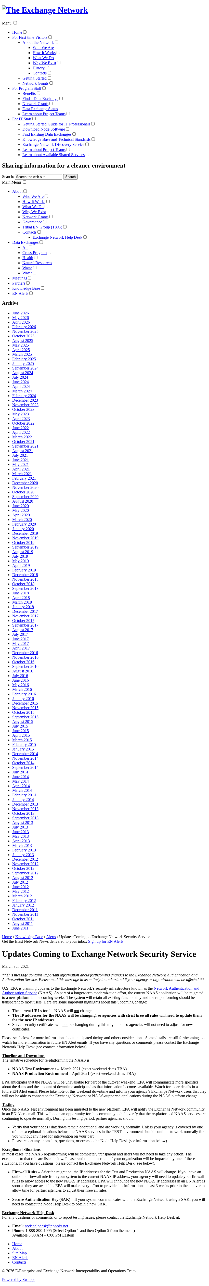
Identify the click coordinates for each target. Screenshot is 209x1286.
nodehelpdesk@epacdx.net (46, 1226)
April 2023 (21, 418)
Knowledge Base (26, 288)
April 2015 (21, 735)
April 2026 (21, 322)
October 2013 (23, 813)
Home (17, 32)
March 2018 (22, 602)
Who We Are (43, 47)
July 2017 (20, 634)
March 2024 (22, 391)
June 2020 (20, 506)
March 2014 (22, 790)
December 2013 (25, 804)
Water (27, 273)
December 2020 (25, 483)
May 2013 (20, 836)
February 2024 (24, 395)
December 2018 (25, 574)
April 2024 (21, 386)
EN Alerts (20, 293)
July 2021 (20, 455)
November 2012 (25, 864)
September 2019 (25, 547)
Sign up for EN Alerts (105, 941)
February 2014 (24, 795)
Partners (18, 283)
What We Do (43, 58)
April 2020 (21, 515)
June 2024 (20, 382)
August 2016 (22, 671)
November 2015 (25, 708)
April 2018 (21, 597)
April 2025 (21, 350)
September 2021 (25, 446)
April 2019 (21, 565)
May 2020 (20, 510)
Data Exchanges (25, 242)
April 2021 (21, 469)
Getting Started (34, 78)
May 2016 (20, 685)
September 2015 (25, 717)
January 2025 (23, 363)
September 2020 (25, 496)
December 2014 (25, 754)
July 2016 (20, 675)
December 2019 (25, 533)
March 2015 (22, 740)
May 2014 (20, 781)
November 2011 (25, 914)
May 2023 (20, 414)
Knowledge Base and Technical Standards (56, 139)
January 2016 (23, 698)
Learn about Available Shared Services (53, 154)
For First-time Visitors (29, 37)
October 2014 (23, 763)
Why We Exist (44, 63)
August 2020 (22, 501)
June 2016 (20, 680)
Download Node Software (43, 129)
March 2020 (22, 519)
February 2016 (24, 694)
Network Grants (35, 83)
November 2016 (25, 657)
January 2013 (23, 854)
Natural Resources (37, 263)
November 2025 (25, 331)
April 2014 (21, 786)
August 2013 (22, 822)
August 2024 (22, 373)
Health (27, 258)
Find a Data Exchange (40, 98)
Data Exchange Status (40, 109)
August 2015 (22, 721)
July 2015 (20, 726)
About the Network (38, 42)
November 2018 (25, 579)
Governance (32, 222)
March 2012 (22, 896)
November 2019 (25, 538)
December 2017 (25, 611)
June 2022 (20, 428)
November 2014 (25, 758)
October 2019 (23, 542)
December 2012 (25, 859)
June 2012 (20, 887)
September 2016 (25, 666)
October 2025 (23, 336)
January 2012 (23, 905)
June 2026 (20, 313)
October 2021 (23, 441)
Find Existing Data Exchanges (46, 134)
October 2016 (23, 662)
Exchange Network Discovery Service (53, 144)
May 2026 (20, 317)
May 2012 (20, 891)
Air (25, 247)
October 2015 (23, 712)
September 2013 (25, 818)
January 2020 (23, 529)
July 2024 (20, 377)
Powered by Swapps (18, 1279)
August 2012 (22, 877)
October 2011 (23, 919)
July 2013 (20, 827)
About (17, 191)
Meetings (19, 278)
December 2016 (25, 653)
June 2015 (20, 731)
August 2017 (22, 630)
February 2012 (24, 900)
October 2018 (23, 584)
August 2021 (22, 451)
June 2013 (20, 832)
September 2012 (25, 873)
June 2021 (20, 460)
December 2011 (25, 910)
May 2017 (20, 643)
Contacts (40, 73)
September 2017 (25, 625)
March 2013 (22, 845)
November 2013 (25, 809)
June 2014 (20, 776)
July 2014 (20, 772)
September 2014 (25, 767)
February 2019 (24, 570)
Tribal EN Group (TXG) (42, 227)
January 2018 (23, 607)
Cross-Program (34, 252)
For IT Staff (21, 119)
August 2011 (22, 923)
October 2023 (23, 409)
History (39, 68)
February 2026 (24, 327)
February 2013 (24, 850)
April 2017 (21, 648)
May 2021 (20, 464)
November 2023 (25, 405)
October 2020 (23, 492)
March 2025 (22, 354)
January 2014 (23, 799)
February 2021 (24, 478)
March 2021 (22, 474)
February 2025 (24, 359)
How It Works (44, 52)
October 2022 (23, 423)
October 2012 (23, 868)
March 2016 (22, 689)
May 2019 (20, 561)
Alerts (51, 937)
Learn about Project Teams (44, 114)
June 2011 (20, 928)
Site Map (19, 1253)
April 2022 (21, 432)
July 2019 (20, 556)
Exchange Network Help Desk (57, 237)
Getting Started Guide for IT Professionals (56, 124)
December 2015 (25, 703)
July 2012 (20, 882)
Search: (8, 176)
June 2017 (20, 639)
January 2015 (23, 749)
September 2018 (25, 588)
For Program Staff (26, 88)
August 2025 (22, 340)
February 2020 (24, 524)
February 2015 (24, 744)
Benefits (29, 93)
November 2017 (25, 616)
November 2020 (25, 487)
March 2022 (22, 437)
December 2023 (25, 400)
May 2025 (20, 345)
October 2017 (23, 620)
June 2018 (20, 593)
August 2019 (22, 552)
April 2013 (21, 841)
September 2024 (25, 368)
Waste (27, 268)
